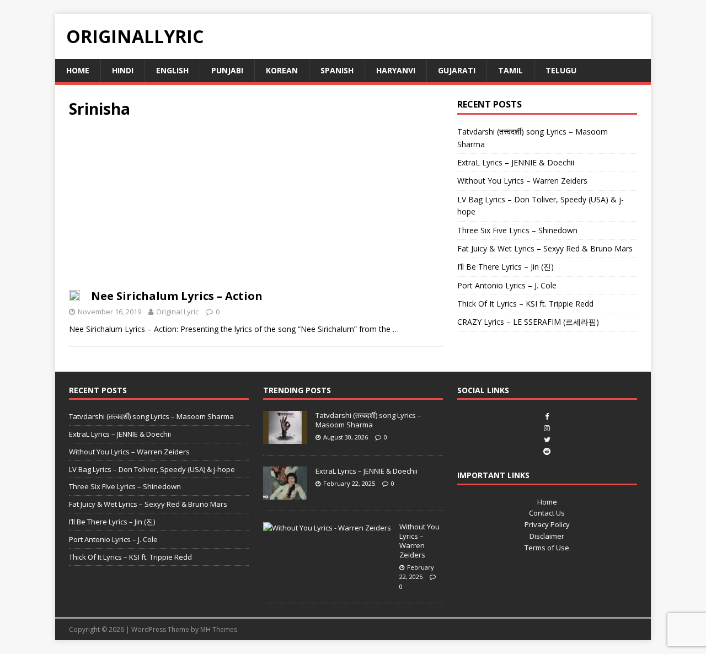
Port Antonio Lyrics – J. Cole (507, 285)
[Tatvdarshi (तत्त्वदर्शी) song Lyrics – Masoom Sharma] (285, 438)
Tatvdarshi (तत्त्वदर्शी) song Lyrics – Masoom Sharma (151, 416)
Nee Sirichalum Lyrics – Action (177, 295)
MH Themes (218, 629)
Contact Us (547, 513)
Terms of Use (547, 548)
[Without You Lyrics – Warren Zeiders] (327, 528)
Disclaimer (547, 536)
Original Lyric (177, 312)
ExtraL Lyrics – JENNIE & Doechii (515, 162)
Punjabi (227, 70)
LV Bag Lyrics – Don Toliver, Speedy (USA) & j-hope (152, 469)
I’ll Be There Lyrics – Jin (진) (505, 266)
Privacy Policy (547, 524)
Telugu (560, 70)
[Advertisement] (256, 207)
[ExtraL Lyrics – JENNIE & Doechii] (285, 493)
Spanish (337, 70)
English (172, 70)
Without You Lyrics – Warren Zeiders (522, 180)
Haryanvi (395, 70)
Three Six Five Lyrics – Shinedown (517, 230)
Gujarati (456, 70)
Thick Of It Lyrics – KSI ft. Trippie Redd (525, 303)
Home (77, 70)
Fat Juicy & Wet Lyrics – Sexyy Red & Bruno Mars (545, 248)
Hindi (122, 70)
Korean (282, 70)
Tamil (510, 70)
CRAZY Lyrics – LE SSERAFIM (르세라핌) (528, 322)
